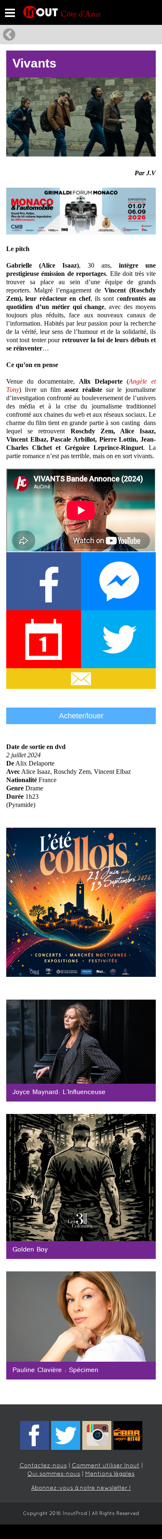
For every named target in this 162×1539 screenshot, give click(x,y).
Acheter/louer (81, 716)
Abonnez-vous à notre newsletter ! (81, 1488)
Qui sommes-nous (53, 1474)
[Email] (81, 678)
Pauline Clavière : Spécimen (55, 1370)
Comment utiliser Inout (106, 1466)
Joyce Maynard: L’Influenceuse (59, 1092)
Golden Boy (30, 1250)
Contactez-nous (43, 1466)
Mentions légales (110, 1474)
